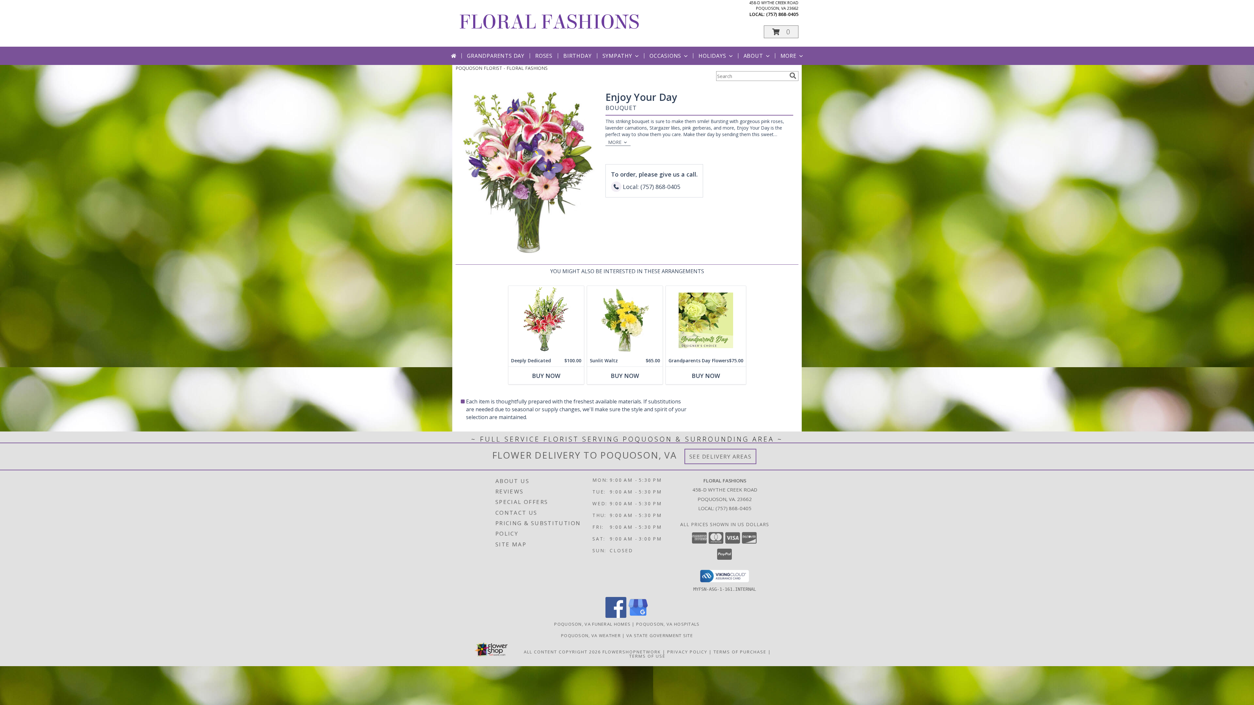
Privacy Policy (687, 652)
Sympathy (617, 55)
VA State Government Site (659, 635)
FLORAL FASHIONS (549, 22)
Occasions (665, 55)
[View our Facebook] (615, 616)
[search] (793, 75)
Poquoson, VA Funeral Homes (592, 624)
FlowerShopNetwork (632, 652)
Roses (544, 55)
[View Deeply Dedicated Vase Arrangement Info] (546, 320)
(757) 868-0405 (782, 14)
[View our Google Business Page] (638, 616)
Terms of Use (647, 656)
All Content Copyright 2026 (562, 652)
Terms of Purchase (740, 652)
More (788, 55)
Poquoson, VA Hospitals (668, 624)
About (753, 55)
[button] (781, 31)
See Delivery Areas (720, 456)
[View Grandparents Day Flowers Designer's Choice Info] (706, 320)
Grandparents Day (495, 55)
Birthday (577, 55)
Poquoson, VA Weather (591, 635)
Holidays (712, 55)
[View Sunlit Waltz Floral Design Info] (625, 320)
